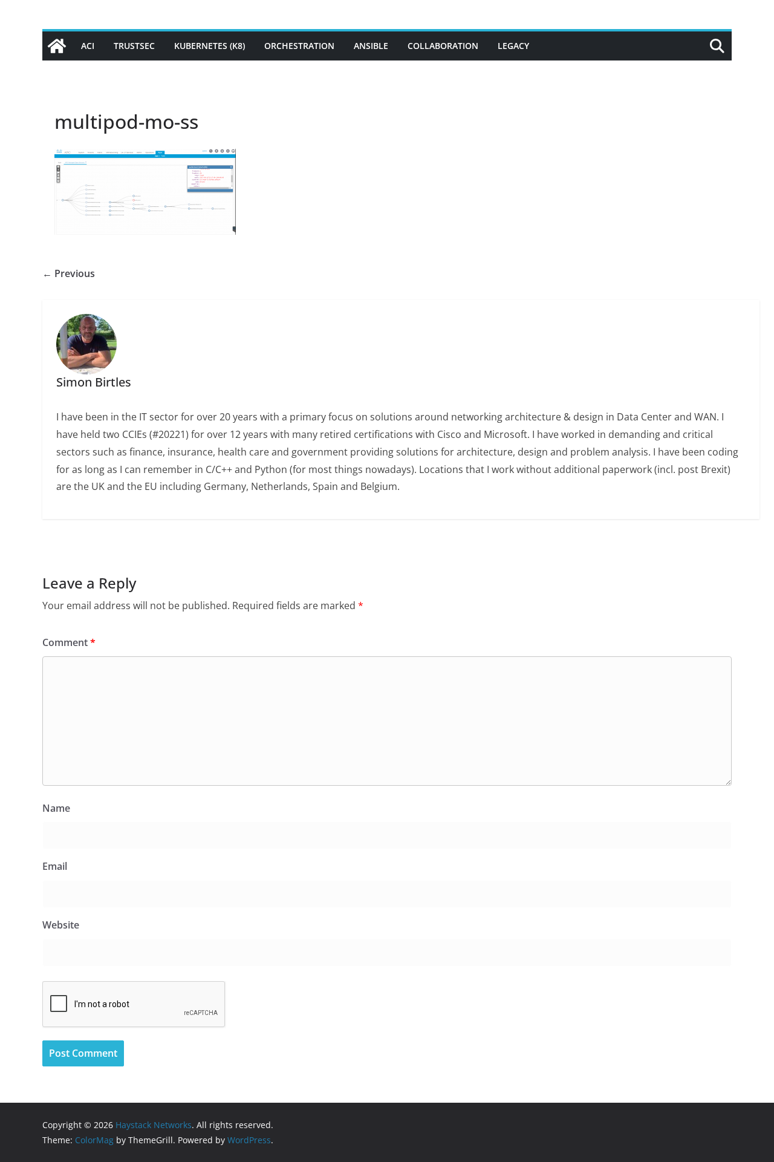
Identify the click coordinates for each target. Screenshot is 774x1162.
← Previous (68, 273)
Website (60, 925)
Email (54, 866)
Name (56, 808)
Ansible (371, 45)
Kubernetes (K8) (209, 45)
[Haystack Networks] (56, 45)
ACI (87, 45)
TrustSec (134, 45)
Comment (69, 642)
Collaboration (443, 45)
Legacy (513, 45)
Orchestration (299, 45)
